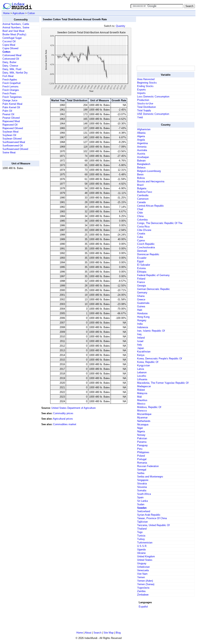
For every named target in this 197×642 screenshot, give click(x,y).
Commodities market (64, 424)
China (140, 216)
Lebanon (142, 372)
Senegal (141, 469)
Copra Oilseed (10, 48)
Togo (140, 532)
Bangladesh (143, 164)
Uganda (141, 549)
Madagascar (144, 386)
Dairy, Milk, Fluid (12, 69)
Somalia (141, 490)
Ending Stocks (145, 86)
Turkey (141, 539)
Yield (140, 117)
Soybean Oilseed (12, 138)
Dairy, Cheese (10, 65)
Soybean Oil (9, 135)
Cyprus (141, 240)
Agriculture (18, 13)
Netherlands (143, 421)
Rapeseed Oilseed (13, 128)
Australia (142, 150)
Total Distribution (146, 107)
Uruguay (141, 563)
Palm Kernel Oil (11, 107)
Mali (139, 396)
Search (97, 632)
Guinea (141, 306)
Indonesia (142, 327)
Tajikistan (142, 521)
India (140, 323)
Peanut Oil (8, 114)
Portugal (141, 459)
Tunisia (141, 535)
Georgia (141, 285)
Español (143, 606)
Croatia (141, 233)
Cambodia (142, 195)
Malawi (141, 389)
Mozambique (144, 414)
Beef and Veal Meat (13, 31)
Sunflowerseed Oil (13, 145)
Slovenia (142, 487)
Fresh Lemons (10, 86)
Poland (141, 455)
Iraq (139, 334)
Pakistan (142, 438)
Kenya (140, 355)
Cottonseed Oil (11, 58)
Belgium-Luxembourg (149, 171)
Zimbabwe (143, 594)
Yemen (141, 577)
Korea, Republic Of (147, 362)
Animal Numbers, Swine (16, 27)
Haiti (139, 309)
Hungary (141, 320)
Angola (141, 139)
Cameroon (143, 198)
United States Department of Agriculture (73, 407)
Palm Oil (7, 110)
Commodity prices (63, 413)
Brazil (140, 184)
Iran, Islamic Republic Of (151, 330)
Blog (118, 632)
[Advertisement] (17, 231)
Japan (140, 348)
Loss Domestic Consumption (153, 96)
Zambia (141, 591)
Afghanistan (143, 129)
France (141, 282)
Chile (140, 212)
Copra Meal (9, 44)
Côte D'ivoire (144, 230)
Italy (139, 344)
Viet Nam (142, 573)
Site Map (109, 632)
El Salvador (143, 264)
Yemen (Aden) (145, 580)
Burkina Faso (144, 191)
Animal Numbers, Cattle (16, 24)
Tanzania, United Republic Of (153, 525)
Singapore (142, 480)
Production (143, 100)
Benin (140, 174)
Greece (141, 299)
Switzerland (143, 511)
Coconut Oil (9, 41)
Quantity (120, 25)
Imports (141, 93)
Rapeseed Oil (10, 124)
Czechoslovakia (146, 247)
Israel (140, 341)
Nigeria (141, 431)
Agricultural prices (63, 418)
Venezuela (143, 570)
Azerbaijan (143, 157)
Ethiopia (141, 271)
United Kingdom (146, 556)
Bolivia (141, 178)
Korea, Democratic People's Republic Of (159, 358)
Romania (142, 462)
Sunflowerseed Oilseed (15, 149)
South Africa (144, 493)
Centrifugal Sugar (12, 37)
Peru (139, 448)
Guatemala (143, 303)
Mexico (141, 403)
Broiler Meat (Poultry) (14, 34)
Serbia (140, 473)
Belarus (141, 167)
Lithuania (142, 379)
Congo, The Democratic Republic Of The (159, 223)
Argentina (142, 143)
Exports (141, 89)
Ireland (141, 337)
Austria (141, 153)
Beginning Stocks (147, 82)
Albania (141, 132)
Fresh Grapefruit (12, 83)
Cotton (31, 13)
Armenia (141, 146)
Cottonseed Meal (12, 55)
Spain (140, 497)
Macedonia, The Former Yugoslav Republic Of (163, 382)
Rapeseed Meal (11, 121)
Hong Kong (143, 316)
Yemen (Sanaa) (145, 584)
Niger (140, 428)
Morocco (142, 410)
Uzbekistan (143, 566)
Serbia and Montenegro (150, 476)
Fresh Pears (9, 93)
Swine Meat (9, 152)
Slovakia (142, 483)
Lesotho (141, 375)
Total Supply (144, 110)
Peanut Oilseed (11, 117)
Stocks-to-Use (145, 103)
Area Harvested (145, 79)
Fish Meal (8, 76)
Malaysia (142, 393)
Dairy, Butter (9, 62)
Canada (141, 202)
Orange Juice (10, 100)
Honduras (142, 313)
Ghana (140, 296)
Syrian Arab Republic (148, 514)
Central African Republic (150, 205)
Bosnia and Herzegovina (150, 181)
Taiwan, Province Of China (152, 518)
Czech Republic (146, 243)
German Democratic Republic (153, 289)
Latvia (140, 368)
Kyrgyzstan (143, 365)
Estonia (141, 268)
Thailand (142, 528)
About (88, 632)
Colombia (142, 219)
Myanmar (142, 417)
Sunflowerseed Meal (14, 142)
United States (144, 559)
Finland (141, 278)
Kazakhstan (143, 351)
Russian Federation (148, 466)
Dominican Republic (148, 254)
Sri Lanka (142, 500)
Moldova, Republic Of (149, 407)
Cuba (140, 237)
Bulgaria (141, 188)
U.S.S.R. (142, 546)
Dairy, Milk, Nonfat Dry (15, 72)
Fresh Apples (10, 79)
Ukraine (141, 553)
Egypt (140, 261)
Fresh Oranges (11, 90)
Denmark (142, 250)
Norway (141, 434)
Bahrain (141, 160)
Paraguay (142, 445)
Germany (142, 292)
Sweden (142, 507)
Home (6, 13)
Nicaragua (142, 424)
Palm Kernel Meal (12, 103)
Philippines (143, 452)
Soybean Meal (10, 131)
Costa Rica (143, 226)
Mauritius (142, 400)
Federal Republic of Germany (153, 275)
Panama (141, 441)
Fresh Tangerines (12, 96)
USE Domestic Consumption (153, 113)
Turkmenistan (144, 542)
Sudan (140, 504)
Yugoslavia (143, 587)
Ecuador (141, 257)
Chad (140, 209)
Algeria (141, 136)
